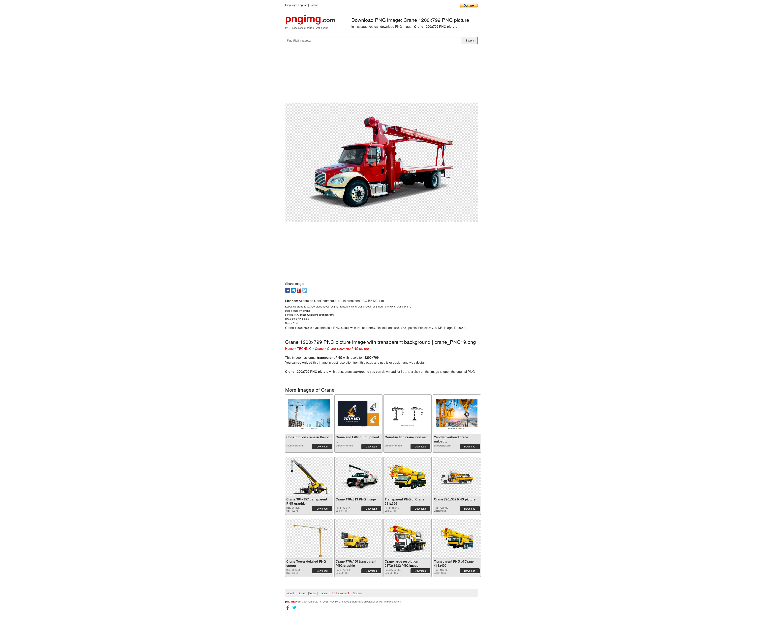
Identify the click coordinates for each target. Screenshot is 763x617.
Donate (324, 593)
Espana (314, 5)
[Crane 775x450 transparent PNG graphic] (358, 538)
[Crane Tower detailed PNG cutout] (309, 538)
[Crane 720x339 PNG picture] (457, 476)
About (290, 593)
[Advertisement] (381, 75)
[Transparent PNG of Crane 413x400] (456, 538)
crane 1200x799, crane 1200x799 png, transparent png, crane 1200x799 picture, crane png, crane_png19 (354, 306)
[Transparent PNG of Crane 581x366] (407, 476)
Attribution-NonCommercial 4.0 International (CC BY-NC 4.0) (341, 300)
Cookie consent (340, 593)
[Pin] (299, 290)
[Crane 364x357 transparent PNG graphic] (309, 476)
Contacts (357, 593)
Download (322, 446)
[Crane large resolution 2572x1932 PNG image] (407, 538)
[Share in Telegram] (293, 290)
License (302, 593)
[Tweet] (304, 290)
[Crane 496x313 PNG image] (358, 476)
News (312, 593)
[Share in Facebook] (287, 290)
